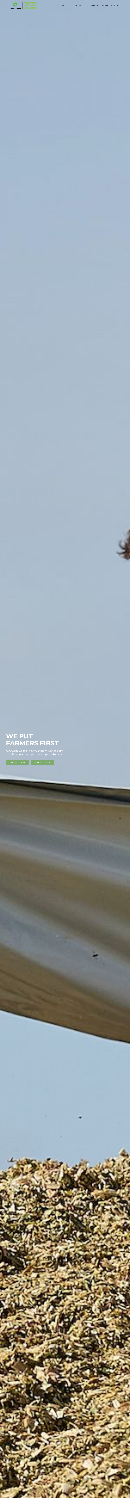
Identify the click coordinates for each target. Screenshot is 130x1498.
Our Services (109, 5)
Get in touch (42, 762)
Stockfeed (113, 32)
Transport (113, 26)
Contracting (113, 13)
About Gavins (17, 762)
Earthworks (113, 20)
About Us (64, 5)
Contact (93, 5)
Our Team (79, 5)
